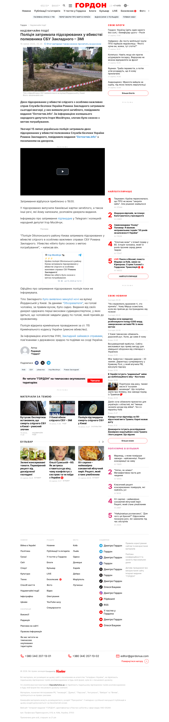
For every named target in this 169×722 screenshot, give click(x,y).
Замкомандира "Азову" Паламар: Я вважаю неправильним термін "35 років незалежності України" (130, 229)
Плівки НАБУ (129, 17)
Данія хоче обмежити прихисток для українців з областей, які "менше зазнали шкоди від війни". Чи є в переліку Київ (127, 405)
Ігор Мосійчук (54, 370)
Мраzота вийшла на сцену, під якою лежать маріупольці (127, 83)
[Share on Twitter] (43, 363)
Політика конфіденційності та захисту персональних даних (136, 558)
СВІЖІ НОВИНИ (117, 295)
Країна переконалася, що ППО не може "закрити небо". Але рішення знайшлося (131, 201)
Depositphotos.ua (57, 685)
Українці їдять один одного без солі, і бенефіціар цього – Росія (126, 31)
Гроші (23, 556)
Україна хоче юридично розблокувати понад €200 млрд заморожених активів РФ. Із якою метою (125, 323)
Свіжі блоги (116, 25)
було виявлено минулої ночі (61, 299)
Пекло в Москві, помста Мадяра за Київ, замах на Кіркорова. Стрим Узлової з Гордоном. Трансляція (129, 263)
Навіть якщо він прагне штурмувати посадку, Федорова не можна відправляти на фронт (126, 57)
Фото (143, 10)
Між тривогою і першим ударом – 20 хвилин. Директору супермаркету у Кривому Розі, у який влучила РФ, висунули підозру (127, 363)
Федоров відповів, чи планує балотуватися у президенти (129, 214)
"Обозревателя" (73, 303)
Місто (75, 540)
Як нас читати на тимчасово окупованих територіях (29, 642)
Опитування (53, 596)
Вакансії (24, 614)
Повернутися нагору (132, 661)
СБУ (31, 370)
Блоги (92, 10)
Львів (76, 551)
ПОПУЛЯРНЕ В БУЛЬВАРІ (123, 448)
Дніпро (76, 573)
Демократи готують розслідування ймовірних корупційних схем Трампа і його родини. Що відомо (127, 432)
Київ (23, 370)
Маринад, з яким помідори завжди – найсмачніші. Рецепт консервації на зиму (129, 458)
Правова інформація (31, 631)
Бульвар (104, 10)
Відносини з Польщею (107, 17)
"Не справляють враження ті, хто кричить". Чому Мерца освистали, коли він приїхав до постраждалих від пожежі (127, 307)
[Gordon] (90, 5)
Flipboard (109, 598)
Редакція (25, 620)
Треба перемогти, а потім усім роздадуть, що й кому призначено (126, 71)
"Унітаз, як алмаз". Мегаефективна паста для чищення (127, 473)
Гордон (23, 25)
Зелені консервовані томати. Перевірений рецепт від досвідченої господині (33, 468)
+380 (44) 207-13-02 (85, 656)
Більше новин (128, 441)
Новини (26, 10)
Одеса (76, 556)
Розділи (50, 540)
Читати (95, 380)
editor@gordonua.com (135, 656)
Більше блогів (128, 93)
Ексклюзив (127, 10)
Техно (23, 579)
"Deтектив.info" (86, 136)
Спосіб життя (27, 585)
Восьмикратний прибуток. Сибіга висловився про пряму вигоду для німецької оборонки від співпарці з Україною (126, 347)
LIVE (115, 10)
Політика (25, 551)
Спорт (23, 568)
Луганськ (78, 585)
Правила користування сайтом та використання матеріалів (137, 546)
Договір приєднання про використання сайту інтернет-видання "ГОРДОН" (137, 572)
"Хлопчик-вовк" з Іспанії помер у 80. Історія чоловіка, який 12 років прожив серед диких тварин (131, 246)
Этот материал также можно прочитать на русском (74, 44)
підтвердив (65, 218)
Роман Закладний (71, 370)
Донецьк (77, 562)
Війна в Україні (28, 545)
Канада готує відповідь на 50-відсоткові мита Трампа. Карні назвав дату (128, 419)
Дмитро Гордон (113, 545)
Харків (76, 568)
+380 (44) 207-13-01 (38, 656)
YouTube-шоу (54, 602)
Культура (25, 573)
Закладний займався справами (82, 336)
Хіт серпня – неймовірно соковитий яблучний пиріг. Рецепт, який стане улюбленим (90, 468)
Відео (50, 590)
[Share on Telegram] (49, 363)
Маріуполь (78, 579)
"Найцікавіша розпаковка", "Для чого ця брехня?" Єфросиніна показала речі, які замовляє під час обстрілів (131, 517)
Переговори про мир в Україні (74, 17)
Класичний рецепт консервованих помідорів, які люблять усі (129, 487)
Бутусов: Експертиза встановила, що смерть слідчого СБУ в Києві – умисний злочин (33, 423)
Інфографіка (26, 596)
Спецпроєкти (54, 607)
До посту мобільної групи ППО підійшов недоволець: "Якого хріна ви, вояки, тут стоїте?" (127, 44)
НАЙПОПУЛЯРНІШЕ (120, 191)
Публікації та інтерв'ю (47, 10)
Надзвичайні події (38, 25)
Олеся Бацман (112, 587)
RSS (106, 604)
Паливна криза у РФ (44, 17)
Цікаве (23, 602)
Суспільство (96, 426)
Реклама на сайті (29, 625)
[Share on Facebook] (37, 363)
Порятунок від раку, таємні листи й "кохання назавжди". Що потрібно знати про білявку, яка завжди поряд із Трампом (127, 389)
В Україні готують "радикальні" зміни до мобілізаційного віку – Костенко (127, 375)
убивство (41, 370)
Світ (22, 562)
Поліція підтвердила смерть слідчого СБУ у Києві (91, 420)
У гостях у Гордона (75, 10)
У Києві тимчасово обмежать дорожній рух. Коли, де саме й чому (127, 335)
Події (64, 423)
